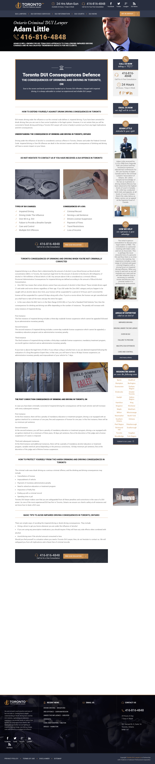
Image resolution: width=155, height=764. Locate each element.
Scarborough (132, 428)
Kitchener (131, 406)
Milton (119, 412)
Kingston (119, 406)
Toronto (119, 433)
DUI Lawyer (87, 91)
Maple (119, 409)
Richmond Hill (119, 429)
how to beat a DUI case (31, 505)
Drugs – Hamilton (51, 726)
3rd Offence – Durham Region (56, 712)
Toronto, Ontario (76, 141)
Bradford (131, 380)
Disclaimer (44, 758)
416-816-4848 (42, 37)
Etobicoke (119, 392)
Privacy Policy (11, 758)
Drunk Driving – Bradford (54, 708)
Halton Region (131, 398)
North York (132, 416)
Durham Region (132, 388)
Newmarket (119, 416)
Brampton (119, 383)
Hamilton (119, 403)
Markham (131, 409)
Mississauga (132, 412)
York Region (131, 436)
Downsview (119, 387)
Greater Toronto (132, 393)
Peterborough (132, 424)
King (131, 403)
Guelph (119, 397)
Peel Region (119, 424)
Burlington (131, 383)
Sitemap (58, 758)
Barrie (119, 380)
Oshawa (132, 419)
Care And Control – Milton (55, 723)
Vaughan (131, 433)
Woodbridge (119, 436)
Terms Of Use (29, 758)
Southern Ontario (119, 420)
